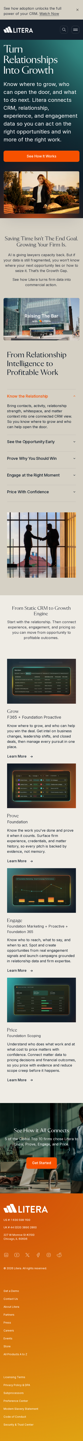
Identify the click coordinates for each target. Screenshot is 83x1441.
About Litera (11, 1306)
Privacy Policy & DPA (17, 1385)
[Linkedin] (6, 1255)
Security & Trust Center (18, 1424)
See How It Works (41, 156)
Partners (9, 1314)
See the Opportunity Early (31, 441)
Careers (9, 1330)
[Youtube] (16, 1255)
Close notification (75, 10)
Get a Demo (11, 1291)
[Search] (64, 30)
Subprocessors (14, 1393)
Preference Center (16, 1401)
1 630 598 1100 (20, 1220)
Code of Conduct (15, 1416)
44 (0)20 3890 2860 (23, 1227)
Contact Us (11, 1298)
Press (7, 1322)
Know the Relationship (27, 396)
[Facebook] (38, 1255)
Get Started (41, 1163)
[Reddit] (59, 1255)
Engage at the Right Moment (33, 475)
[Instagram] (48, 1255)
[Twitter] (27, 1255)
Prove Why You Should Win (32, 458)
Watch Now (49, 13)
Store (7, 1346)
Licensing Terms (14, 1377)
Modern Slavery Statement (21, 1408)
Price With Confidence (28, 491)
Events (8, 1338)
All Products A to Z (15, 1354)
